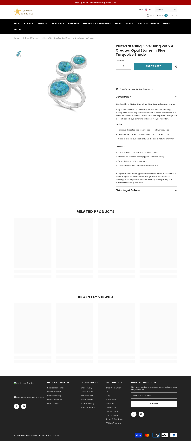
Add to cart (152, 66)
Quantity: (120, 60)
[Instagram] (23, 406)
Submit (154, 403)
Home (16, 38)
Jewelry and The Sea (50, 435)
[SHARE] (174, 66)
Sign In (174, 15)
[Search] (166, 9)
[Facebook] (16, 406)
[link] (32, 271)
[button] (146, 81)
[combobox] (164, 9)
